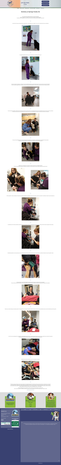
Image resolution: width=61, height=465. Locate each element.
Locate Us (42, 8)
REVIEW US (40, 463)
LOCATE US (55, 409)
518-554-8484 (4, 418)
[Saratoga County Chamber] (15, 423)
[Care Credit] (5, 423)
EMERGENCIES (45, 5)
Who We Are (22, 8)
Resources (38, 8)
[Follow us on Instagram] (25, 4)
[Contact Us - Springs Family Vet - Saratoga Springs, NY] (26, 4)
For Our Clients (32, 8)
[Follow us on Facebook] (24, 4)
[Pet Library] (51, 400)
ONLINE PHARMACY (45, 3)
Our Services (27, 8)
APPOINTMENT (45, 1)
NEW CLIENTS (35, 409)
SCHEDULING (45, 409)
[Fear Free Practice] (10, 400)
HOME (25, 409)
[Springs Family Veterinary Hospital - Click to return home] (10, 3)
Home (18, 8)
